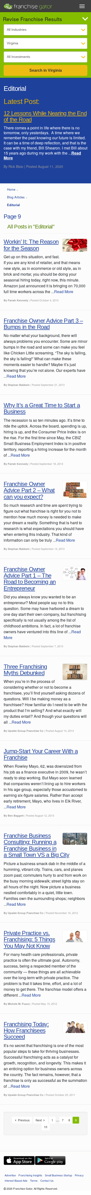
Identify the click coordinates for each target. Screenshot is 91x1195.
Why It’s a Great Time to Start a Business (42, 408)
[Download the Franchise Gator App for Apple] (19, 1160)
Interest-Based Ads (16, 1180)
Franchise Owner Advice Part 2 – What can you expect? (29, 490)
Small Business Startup (58, 1175)
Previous (23, 1120)
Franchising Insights (30, 1175)
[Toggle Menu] (82, 6)
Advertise (10, 1175)
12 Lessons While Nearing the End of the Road (45, 116)
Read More (63, 291)
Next (39, 1120)
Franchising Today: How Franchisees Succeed (26, 1030)
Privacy (79, 1175)
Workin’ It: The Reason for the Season (31, 244)
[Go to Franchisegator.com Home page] (28, 5)
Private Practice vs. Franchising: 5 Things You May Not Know (29, 939)
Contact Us (47, 1180)
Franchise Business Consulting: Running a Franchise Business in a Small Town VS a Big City (36, 845)
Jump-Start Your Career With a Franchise (41, 754)
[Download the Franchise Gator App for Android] (50, 1160)
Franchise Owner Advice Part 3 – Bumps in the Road (43, 323)
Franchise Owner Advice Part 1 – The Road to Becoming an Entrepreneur (30, 579)
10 (45, 1127)
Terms (34, 1180)
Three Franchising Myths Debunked (25, 669)
